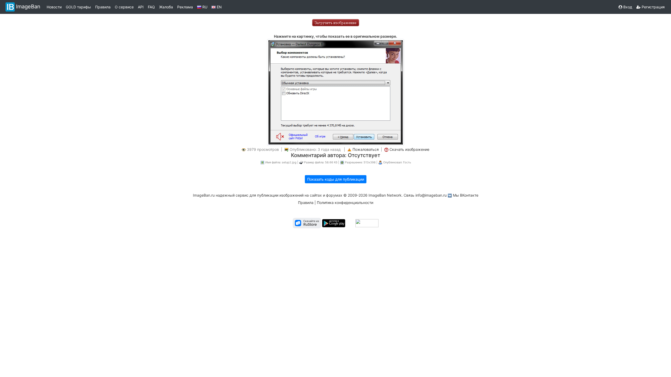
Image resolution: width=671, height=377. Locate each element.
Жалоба (166, 7)
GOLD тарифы (78, 7)
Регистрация (653, 7)
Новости (54, 7)
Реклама (185, 7)
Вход (627, 7)
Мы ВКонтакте (465, 195)
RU (204, 7)
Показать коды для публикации (335, 179)
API (141, 7)
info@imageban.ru (431, 195)
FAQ (151, 7)
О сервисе (124, 7)
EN (219, 7)
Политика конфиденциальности (345, 202)
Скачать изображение (409, 149)
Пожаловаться (366, 149)
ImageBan (28, 6)
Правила (103, 7)
